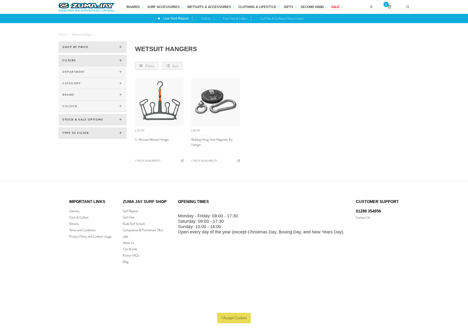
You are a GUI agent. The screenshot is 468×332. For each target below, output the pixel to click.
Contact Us (363, 217)
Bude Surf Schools (134, 223)
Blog (125, 261)
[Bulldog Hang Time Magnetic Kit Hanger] (215, 102)
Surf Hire (128, 217)
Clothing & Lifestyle (257, 7)
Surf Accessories (163, 7)
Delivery (74, 211)
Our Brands (130, 249)
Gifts (288, 7)
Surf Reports (130, 211)
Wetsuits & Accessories (209, 7)
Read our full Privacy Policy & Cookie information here (234, 306)
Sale (335, 7)
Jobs (125, 236)
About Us (128, 242)
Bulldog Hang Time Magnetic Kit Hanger (212, 142)
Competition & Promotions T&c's (143, 230)
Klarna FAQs (131, 255)
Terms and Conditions (82, 230)
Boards (133, 7)
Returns (74, 223)
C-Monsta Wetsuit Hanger (152, 139)
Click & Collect (78, 217)
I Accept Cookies (234, 318)
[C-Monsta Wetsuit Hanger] (159, 102)
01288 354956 (368, 211)
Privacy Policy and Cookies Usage (90, 236)
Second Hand (312, 7)
